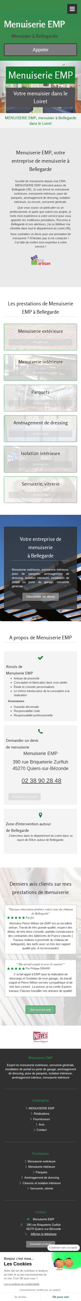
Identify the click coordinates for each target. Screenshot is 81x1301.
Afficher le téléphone (44, 1234)
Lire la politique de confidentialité (21, 1284)
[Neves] (40, 1037)
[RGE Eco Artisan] (40, 260)
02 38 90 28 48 (41, 780)
